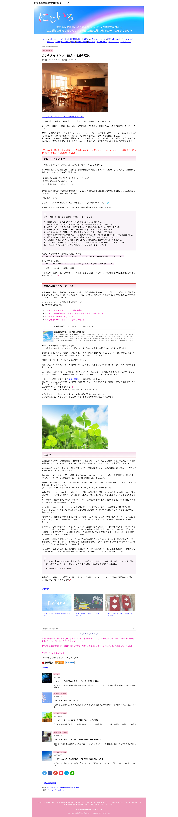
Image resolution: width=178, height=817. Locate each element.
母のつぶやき (102, 42)
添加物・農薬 (81, 42)
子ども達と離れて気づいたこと (67, 700)
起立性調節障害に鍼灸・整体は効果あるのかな (63, 787)
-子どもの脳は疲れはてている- (72, 117)
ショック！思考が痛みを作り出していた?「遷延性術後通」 (77, 681)
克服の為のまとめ (56, 39)
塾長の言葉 (73, 379)
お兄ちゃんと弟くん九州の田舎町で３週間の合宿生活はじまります (80, 759)
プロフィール (126, 42)
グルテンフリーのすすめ (55, 790)
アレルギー (130, 39)
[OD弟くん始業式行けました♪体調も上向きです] (88, 602)
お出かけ (91, 42)
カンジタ (50, 42)
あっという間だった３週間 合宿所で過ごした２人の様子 (77, 720)
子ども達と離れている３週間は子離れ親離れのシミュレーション (79, 739)
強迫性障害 (65, 42)
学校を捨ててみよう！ (51, 117)
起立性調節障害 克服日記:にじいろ (52, 3)
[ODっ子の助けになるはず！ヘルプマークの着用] (120, 602)
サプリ (121, 39)
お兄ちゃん (94, 39)
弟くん (103, 39)
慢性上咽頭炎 (83, 39)
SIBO (58, 42)
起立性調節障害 (71, 39)
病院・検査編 (112, 39)
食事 (73, 42)
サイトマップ (114, 42)
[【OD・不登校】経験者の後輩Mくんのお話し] (56, 602)
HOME (45, 39)
